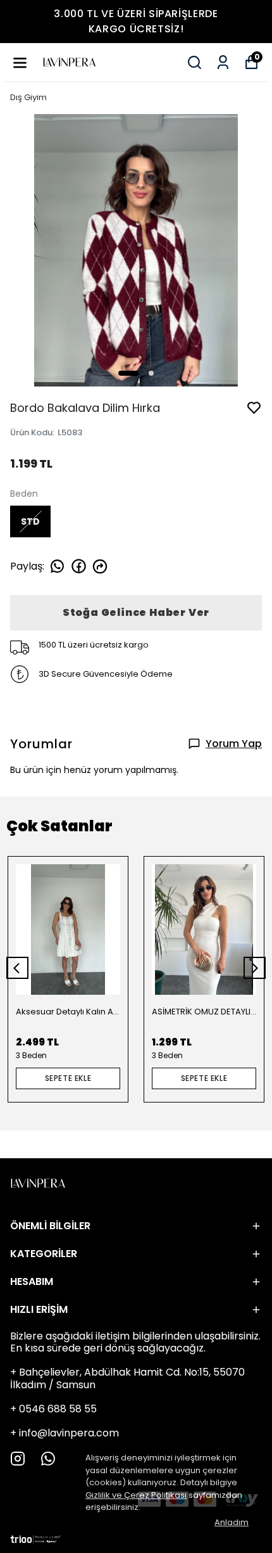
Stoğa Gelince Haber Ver (136, 612)
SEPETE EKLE (68, 1078)
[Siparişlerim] (223, 62)
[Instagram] (17, 1458)
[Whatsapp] (48, 1458)
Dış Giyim (28, 97)
